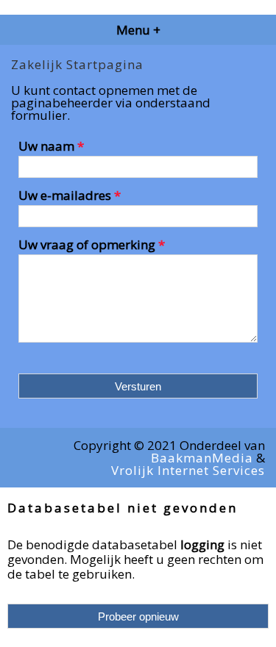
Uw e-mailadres (69, 196)
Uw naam (51, 147)
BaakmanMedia (202, 457)
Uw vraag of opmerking (91, 244)
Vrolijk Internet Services (188, 470)
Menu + (138, 29)
